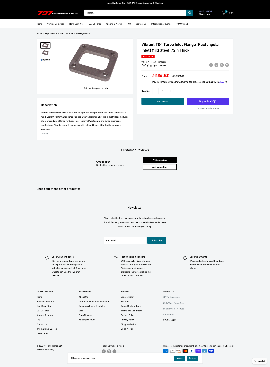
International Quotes (161, 23)
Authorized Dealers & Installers (94, 301)
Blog (81, 310)
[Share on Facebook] (211, 65)
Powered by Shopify (45, 349)
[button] (148, 65)
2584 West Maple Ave (173, 302)
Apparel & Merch (114, 23)
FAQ (129, 23)
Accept (179, 358)
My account (205, 14)
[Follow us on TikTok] (114, 351)
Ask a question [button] (159, 167)
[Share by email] (227, 65)
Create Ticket (127, 296)
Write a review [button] (160, 160)
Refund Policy (128, 315)
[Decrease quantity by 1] (155, 91)
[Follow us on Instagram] (109, 351)
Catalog (45, 133)
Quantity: (146, 90)
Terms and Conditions (131, 310)
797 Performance (171, 297)
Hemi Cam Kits (76, 23)
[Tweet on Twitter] (222, 65)
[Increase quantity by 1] (170, 91)
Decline (192, 358)
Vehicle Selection (55, 23)
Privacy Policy (127, 319)
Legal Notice (127, 328)
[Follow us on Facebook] (104, 351)
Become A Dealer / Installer (92, 306)
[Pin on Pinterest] (216, 65)
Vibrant (145, 62)
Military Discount (87, 319)
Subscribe (157, 240)
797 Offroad (182, 23)
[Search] (189, 13)
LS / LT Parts (94, 23)
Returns (125, 301)
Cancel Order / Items (131, 306)
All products (50, 33)
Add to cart (162, 101)
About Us (83, 296)
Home (39, 23)
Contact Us (141, 23)
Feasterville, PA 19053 (173, 308)
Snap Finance (85, 315)
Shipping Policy (128, 324)
